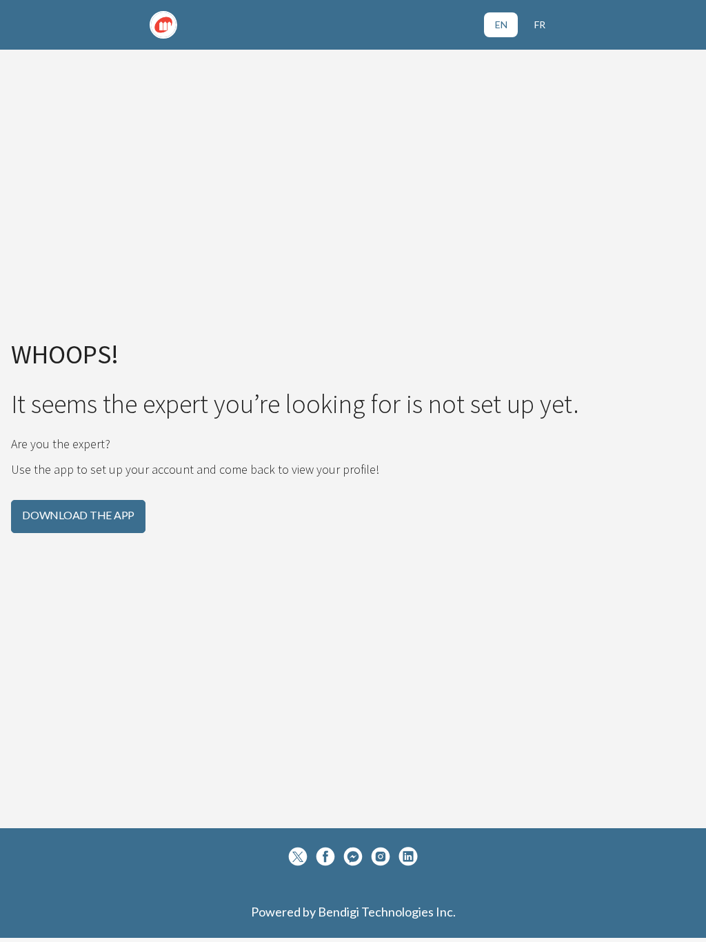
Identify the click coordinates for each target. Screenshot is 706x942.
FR (539, 24)
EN (501, 24)
